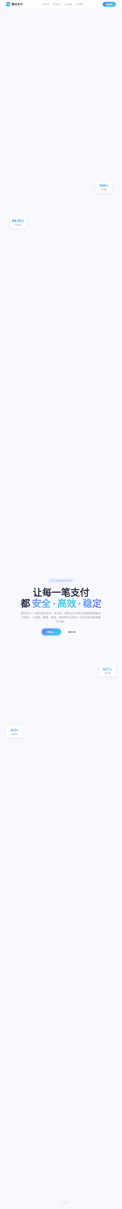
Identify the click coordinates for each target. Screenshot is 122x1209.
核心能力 (57, 4)
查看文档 (72, 632)
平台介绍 (45, 4)
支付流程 (68, 4)
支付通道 (79, 4)
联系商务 (109, 4)
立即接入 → (51, 632)
